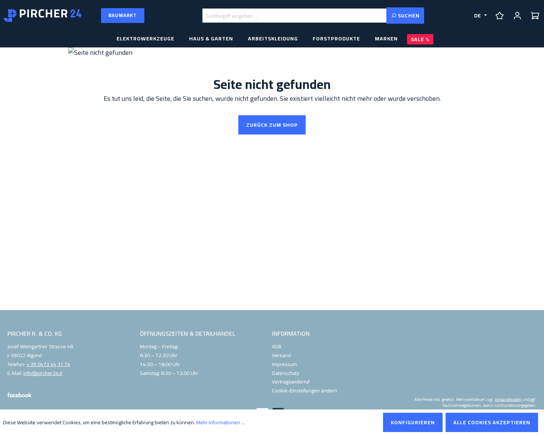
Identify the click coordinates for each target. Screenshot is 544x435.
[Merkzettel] (499, 15)
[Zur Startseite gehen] (42, 15)
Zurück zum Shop (272, 125)
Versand (281, 355)
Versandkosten (508, 399)
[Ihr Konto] (517, 15)
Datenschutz (285, 373)
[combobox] (294, 15)
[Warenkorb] (535, 15)
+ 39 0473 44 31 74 (48, 364)
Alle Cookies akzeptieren (491, 422)
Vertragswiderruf (291, 381)
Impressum (284, 364)
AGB (277, 346)
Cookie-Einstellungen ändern (304, 390)
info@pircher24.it (42, 373)
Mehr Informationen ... (220, 422)
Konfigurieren (413, 422)
